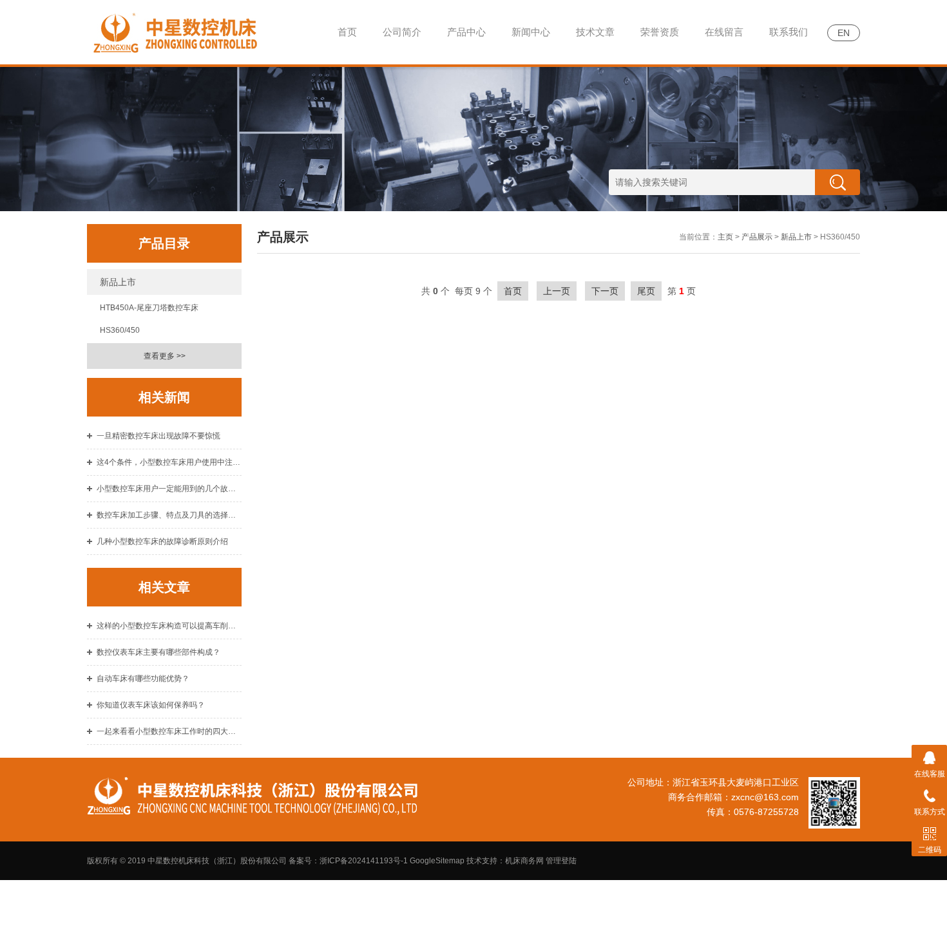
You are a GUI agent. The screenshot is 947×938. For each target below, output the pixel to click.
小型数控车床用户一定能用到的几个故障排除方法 (169, 488)
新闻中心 (531, 31)
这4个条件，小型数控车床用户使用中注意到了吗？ (169, 462)
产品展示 (756, 236)
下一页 (604, 291)
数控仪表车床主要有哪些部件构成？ (158, 652)
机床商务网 (524, 860)
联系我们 (788, 31)
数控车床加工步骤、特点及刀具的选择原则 (169, 515)
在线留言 (724, 31)
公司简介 (402, 31)
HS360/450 (120, 330)
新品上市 (118, 282)
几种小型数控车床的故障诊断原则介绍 (162, 541)
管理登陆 (561, 860)
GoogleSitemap (437, 860)
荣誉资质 (659, 31)
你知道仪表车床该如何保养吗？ (151, 704)
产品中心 (466, 31)
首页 (347, 31)
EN (843, 33)
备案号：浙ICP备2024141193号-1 (348, 860)
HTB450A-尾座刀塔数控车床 (149, 307)
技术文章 (595, 31)
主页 (725, 236)
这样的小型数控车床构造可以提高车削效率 (169, 625)
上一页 (556, 291)
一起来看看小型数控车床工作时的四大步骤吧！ (169, 731)
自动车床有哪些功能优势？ (143, 678)
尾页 (646, 291)
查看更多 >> (165, 356)
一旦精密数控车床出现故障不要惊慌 (158, 435)
